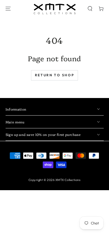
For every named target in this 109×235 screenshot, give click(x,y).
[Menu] (8, 8)
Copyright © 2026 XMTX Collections (55, 180)
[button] (90, 8)
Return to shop (54, 75)
